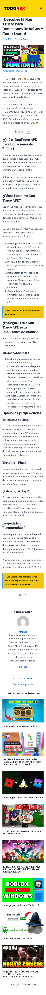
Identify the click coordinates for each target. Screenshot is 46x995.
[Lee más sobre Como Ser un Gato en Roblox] (23, 923)
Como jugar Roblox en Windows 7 (20, 905)
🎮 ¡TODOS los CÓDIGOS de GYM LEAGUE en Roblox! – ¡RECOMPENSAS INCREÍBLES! (20, 974)
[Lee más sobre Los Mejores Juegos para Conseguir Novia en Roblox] (23, 815)
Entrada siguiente (23, 684)
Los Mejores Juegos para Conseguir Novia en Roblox (21, 832)
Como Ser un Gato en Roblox (18, 938)
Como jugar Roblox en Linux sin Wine (22, 797)
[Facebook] (20, 594)
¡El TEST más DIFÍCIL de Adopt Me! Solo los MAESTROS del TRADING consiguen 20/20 (21, 869)
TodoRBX (7, 39)
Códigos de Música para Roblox (19, 726)
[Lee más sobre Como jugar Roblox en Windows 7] (23, 889)
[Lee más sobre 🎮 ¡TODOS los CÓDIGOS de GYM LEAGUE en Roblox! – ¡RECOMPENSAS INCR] (23, 956)
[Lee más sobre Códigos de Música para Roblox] (23, 710)
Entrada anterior (23, 678)
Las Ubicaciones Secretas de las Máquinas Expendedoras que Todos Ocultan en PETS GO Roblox (21, 762)
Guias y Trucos (22, 39)
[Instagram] (25, 666)
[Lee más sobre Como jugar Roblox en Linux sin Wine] (23, 782)
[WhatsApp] (26, 594)
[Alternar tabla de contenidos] (27, 132)
